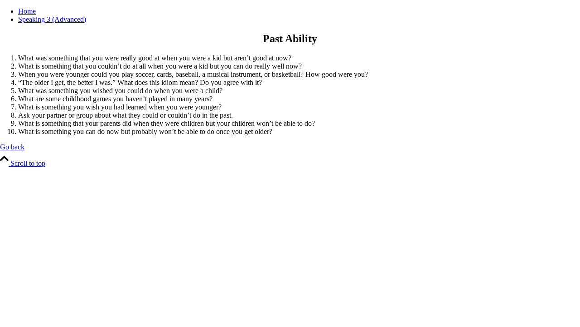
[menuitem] (299, 11)
